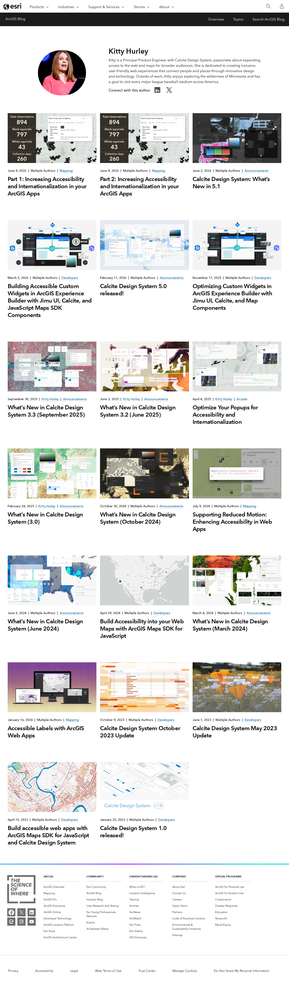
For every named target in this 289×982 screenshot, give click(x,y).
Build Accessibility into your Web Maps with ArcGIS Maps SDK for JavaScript (142, 628)
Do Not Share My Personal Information (241, 971)
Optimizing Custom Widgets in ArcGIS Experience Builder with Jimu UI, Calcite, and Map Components (232, 296)
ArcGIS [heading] (48, 876)
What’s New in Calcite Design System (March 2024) (230, 625)
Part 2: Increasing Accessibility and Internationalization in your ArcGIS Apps (139, 186)
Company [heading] (179, 876)
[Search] (268, 6)
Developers (70, 278)
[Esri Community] (11, 922)
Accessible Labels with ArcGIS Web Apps (46, 732)
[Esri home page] (12, 6)
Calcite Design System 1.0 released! (133, 831)
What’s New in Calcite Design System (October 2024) (137, 518)
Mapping (66, 171)
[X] (21, 912)
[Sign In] (282, 6)
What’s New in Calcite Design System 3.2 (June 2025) (137, 411)
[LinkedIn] (32, 912)
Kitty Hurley (50, 399)
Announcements (256, 171)
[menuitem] (61, 887)
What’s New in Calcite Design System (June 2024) (45, 625)
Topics (238, 19)
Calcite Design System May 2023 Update (235, 732)
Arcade (242, 399)
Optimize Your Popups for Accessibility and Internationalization (225, 414)
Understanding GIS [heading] (143, 876)
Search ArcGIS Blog (268, 19)
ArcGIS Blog (15, 19)
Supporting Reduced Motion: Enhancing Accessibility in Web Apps (232, 521)
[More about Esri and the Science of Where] (21, 890)
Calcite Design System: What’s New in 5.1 (231, 182)
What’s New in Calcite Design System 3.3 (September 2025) (46, 411)
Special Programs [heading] (228, 876)
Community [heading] (94, 876)
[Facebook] (11, 912)
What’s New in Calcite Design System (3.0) (45, 518)
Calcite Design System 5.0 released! (133, 289)
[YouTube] (32, 922)
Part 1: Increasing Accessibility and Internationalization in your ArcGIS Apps (47, 186)
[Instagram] (21, 922)
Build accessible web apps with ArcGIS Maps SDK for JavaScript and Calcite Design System (48, 835)
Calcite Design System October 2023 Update (140, 732)
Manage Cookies (184, 971)
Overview (216, 19)
